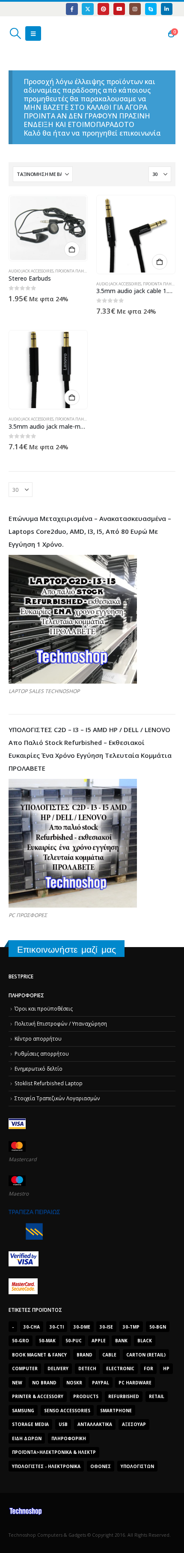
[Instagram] (135, 9)
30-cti (57, 1327)
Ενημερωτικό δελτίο (38, 1068)
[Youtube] (119, 9)
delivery (57, 1368)
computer (25, 1368)
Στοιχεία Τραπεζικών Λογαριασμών (57, 1098)
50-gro (20, 1341)
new (17, 1383)
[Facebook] (71, 9)
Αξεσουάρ (134, 1424)
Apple (99, 1341)
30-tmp (131, 1327)
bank (121, 1341)
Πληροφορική (68, 1438)
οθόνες (100, 1466)
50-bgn (157, 1327)
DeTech (87, 1368)
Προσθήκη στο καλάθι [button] (72, 249)
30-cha (32, 1327)
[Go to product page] (48, 228)
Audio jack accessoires (31, 271)
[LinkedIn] (166, 9)
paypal (100, 1383)
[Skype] (151, 9)
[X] (87, 9)
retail (156, 1396)
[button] (15, 33)
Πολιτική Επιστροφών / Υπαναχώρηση (61, 1023)
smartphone (116, 1411)
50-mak (47, 1341)
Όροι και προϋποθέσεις (44, 1008)
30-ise (106, 1327)
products (85, 1396)
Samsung (23, 1411)
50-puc (73, 1341)
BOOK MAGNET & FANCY (39, 1355)
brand (84, 1355)
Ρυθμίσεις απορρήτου (42, 1053)
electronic (120, 1368)
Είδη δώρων (27, 1438)
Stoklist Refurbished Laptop (49, 1083)
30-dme (82, 1327)
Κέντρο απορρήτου (38, 1038)
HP (166, 1368)
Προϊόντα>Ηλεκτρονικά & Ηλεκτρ (54, 1452)
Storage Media (30, 1424)
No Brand (44, 1383)
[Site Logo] (49, 33)
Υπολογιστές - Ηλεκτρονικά (46, 1466)
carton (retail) (146, 1355)
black (144, 1341)
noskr (74, 1383)
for (148, 1368)
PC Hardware (135, 1383)
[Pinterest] (103, 9)
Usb (63, 1424)
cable (109, 1355)
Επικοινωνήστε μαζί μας (66, 949)
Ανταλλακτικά (94, 1424)
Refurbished (123, 1396)
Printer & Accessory (37, 1396)
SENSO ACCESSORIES (67, 1411)
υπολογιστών (137, 1466)
